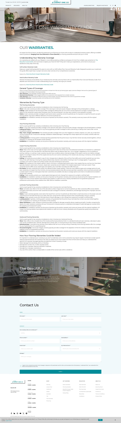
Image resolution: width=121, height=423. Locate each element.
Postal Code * (23, 345)
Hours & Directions (89, 5)
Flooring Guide (30, 20)
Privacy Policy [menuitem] (99, 396)
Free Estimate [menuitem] (49, 398)
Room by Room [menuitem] (99, 386)
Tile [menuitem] (47, 396)
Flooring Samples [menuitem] (67, 386)
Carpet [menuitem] (47, 391)
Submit (60, 371)
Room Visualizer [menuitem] (66, 384)
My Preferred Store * (65, 345)
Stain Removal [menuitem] (82, 384)
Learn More (22, 284)
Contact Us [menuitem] (98, 391)
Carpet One (22, 20)
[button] (110, 5)
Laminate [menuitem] (48, 393)
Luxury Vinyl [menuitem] (49, 386)
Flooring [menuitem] (48, 384)
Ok (100, 419)
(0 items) (115, 5)
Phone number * (23, 337)
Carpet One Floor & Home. (20, 416)
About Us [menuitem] (98, 384)
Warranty (38, 20)
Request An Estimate (102, 5)
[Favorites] (113, 5)
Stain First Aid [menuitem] (82, 386)
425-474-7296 (25, 2)
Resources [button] (17, 5)
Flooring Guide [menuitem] (82, 389)
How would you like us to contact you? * (28, 329)
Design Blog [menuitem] (65, 392)
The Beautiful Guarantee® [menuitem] (85, 391)
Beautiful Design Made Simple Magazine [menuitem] (68, 390)
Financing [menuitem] (48, 400)
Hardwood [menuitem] (48, 389)
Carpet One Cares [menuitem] (100, 389)
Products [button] (8, 5)
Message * (22, 353)
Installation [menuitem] (81, 396)
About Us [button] (24, 5)
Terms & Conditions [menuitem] (100, 393)
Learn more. (9, 420)
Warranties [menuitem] (81, 393)
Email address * (64, 337)
